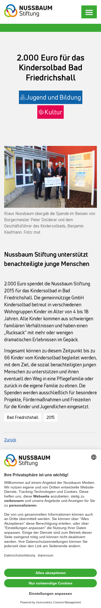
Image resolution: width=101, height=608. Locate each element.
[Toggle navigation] (89, 11)
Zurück (10, 440)
